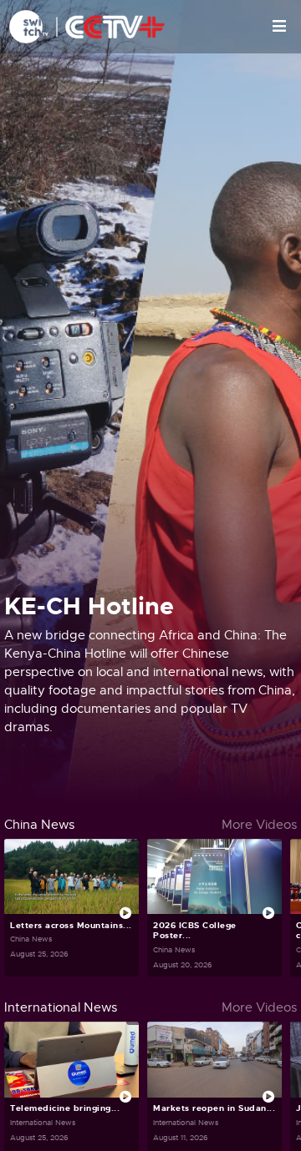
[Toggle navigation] (279, 27)
